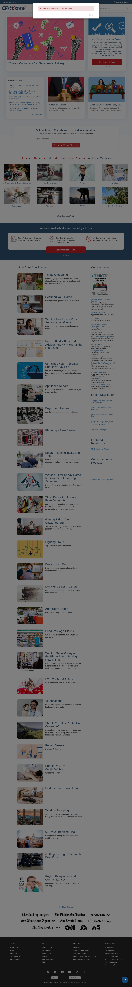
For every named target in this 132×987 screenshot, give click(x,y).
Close (91, 15)
